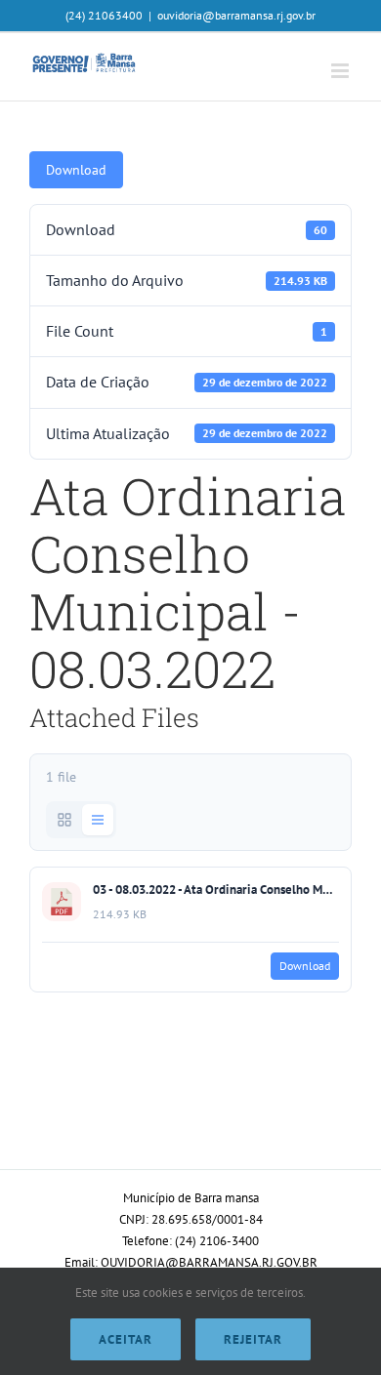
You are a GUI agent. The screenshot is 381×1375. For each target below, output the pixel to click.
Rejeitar (253, 1339)
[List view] (97, 819)
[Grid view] (64, 819)
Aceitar (125, 1339)
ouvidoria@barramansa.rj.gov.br (236, 15)
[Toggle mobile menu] (341, 71)
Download (76, 170)
